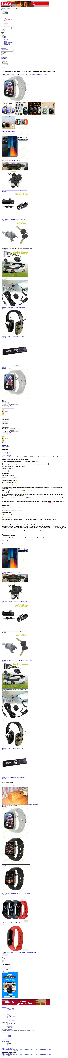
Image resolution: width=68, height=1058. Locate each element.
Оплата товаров (5, 1041)
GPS (31, 456)
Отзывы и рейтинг (11, 1020)
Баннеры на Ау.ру (11, 1023)
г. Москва (4, 74)
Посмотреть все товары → (8, 408)
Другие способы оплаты (9, 1038)
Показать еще (5, 954)
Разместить (3, 36)
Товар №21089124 (44, 74)
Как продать (9, 1015)
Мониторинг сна (48, 456)
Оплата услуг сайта (6, 1032)
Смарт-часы (9, 453)
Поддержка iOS (22, 456)
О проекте (4, 1007)
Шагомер (55, 456)
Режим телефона (61, 456)
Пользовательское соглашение (8, 1048)
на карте (12, 429)
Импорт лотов (10, 1017)
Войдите (4, 971)
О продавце (4, 434)
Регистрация (4, 57)
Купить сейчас (5, 402)
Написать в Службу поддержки (9, 1052)
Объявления (9, 1024)
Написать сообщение (6, 405)
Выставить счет (10, 1027)
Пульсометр (35, 456)
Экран (27, 456)
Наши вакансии (10, 1008)
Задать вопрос (5, 419)
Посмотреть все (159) (6, 368)
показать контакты (14, 404)
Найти (3, 29)
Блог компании (10, 1009)
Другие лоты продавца (8, 131)
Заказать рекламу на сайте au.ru (9, 998)
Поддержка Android (13, 456)
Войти (2, 54)
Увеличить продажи (11, 1016)
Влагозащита (41, 456)
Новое (8, 452)
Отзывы (3, 418)
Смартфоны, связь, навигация (13, 74)
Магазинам (9, 1026)
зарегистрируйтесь (12, 971)
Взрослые (9, 455)
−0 (7, 418)
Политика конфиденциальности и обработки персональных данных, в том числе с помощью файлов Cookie (26, 1049)
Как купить (9, 1014)
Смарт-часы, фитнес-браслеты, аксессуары (29, 74)
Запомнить (5, 52)
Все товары (9, 434)
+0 (5, 418)
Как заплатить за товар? (12, 1018)
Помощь (3, 1012)
